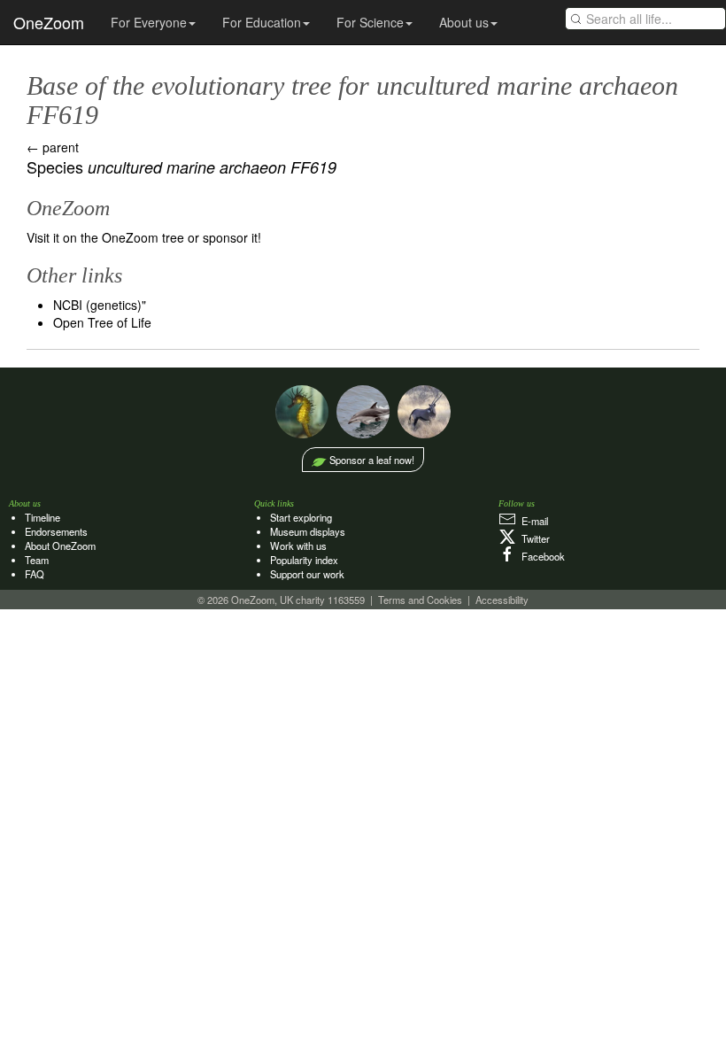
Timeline (42, 517)
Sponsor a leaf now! (371, 460)
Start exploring (301, 517)
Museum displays (307, 531)
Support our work (307, 574)
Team (37, 560)
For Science (370, 22)
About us (464, 22)
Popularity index (304, 560)
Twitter (533, 538)
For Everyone (149, 22)
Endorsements (56, 531)
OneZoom (48, 22)
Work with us (298, 545)
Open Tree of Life (102, 322)
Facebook (540, 556)
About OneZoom (60, 545)
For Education (261, 22)
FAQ (34, 574)
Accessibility (502, 599)
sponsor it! (232, 237)
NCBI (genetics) (97, 305)
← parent (53, 147)
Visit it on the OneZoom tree (105, 237)
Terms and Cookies (420, 599)
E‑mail (532, 521)
